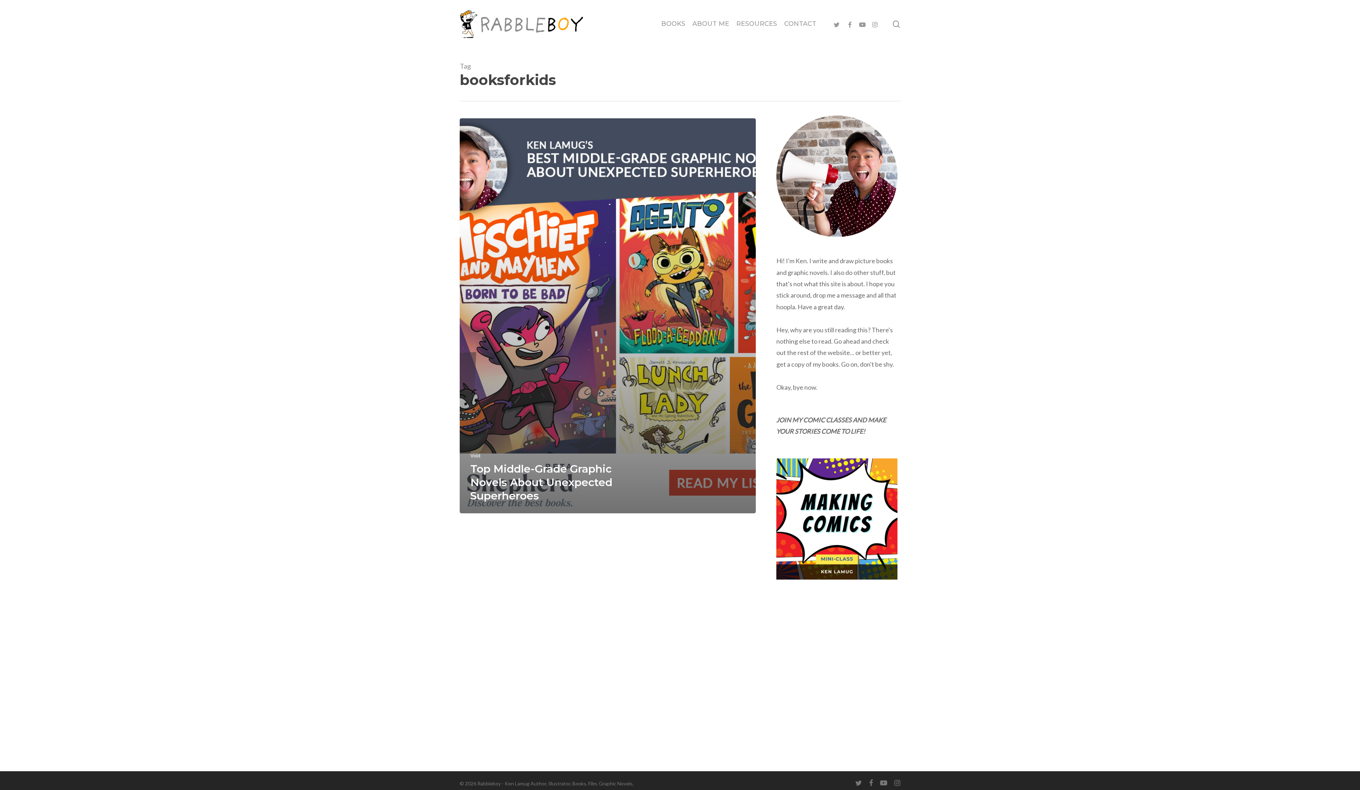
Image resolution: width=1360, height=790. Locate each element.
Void (475, 455)
